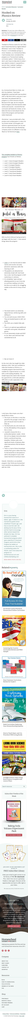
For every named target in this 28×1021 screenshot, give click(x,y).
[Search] (24, 786)
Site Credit (21, 1016)
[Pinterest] (5, 40)
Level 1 (6, 262)
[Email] (23, 40)
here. (18, 131)
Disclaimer (22, 1013)
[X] (17, 40)
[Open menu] (24, 2)
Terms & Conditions (14, 1013)
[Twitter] (9, 951)
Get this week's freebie (14, 835)
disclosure (13, 35)
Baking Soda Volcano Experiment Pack (14, 828)
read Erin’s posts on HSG (12, 559)
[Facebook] (11, 40)
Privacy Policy (6, 1013)
